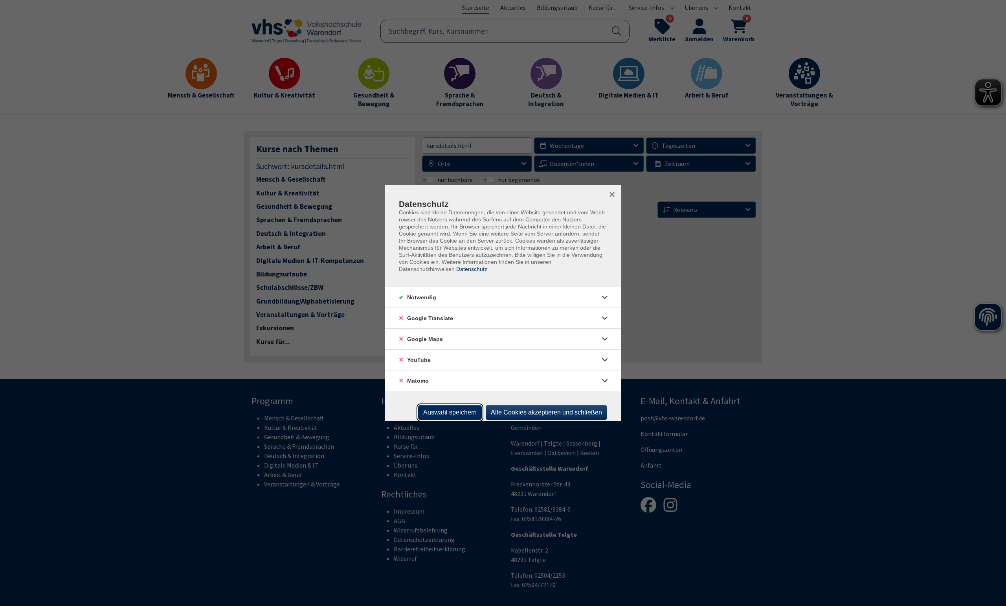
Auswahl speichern (450, 412)
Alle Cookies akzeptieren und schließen (546, 412)
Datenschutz (471, 269)
